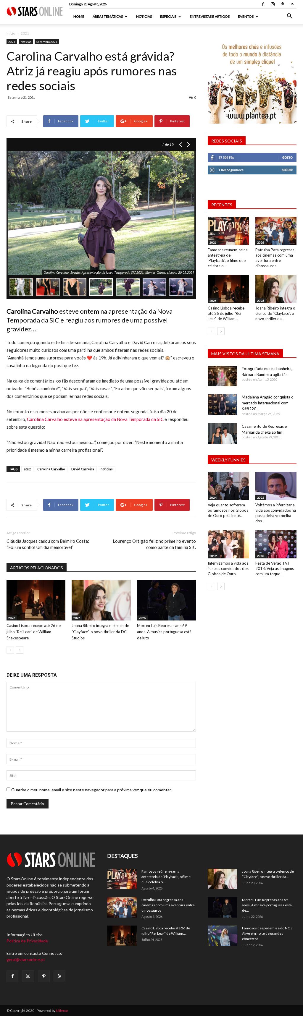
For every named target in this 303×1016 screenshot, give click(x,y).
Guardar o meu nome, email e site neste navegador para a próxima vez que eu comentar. (91, 789)
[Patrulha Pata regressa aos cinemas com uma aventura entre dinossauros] (276, 231)
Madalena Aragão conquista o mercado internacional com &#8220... (268, 403)
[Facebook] (262, 4)
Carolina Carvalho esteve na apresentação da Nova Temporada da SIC (95, 419)
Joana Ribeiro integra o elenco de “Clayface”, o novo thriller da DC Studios (100, 631)
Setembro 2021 (46, 41)
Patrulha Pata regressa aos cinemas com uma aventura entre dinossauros (168, 905)
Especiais (168, 16)
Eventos (246, 16)
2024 (213, 497)
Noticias (144, 16)
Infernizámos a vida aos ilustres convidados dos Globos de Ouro (228, 568)
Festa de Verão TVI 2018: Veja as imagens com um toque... (274, 568)
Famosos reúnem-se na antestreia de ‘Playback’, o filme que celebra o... (166, 876)
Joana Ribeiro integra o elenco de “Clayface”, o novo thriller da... (275, 313)
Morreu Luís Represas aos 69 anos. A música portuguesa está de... (267, 905)
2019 (213, 556)
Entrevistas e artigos (210, 16)
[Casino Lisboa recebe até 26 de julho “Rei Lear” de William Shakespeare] (36, 600)
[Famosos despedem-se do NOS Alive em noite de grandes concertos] (222, 936)
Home (78, 16)
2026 (11, 618)
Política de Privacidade (27, 940)
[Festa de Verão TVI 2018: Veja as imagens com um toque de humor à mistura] (276, 544)
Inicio (11, 33)
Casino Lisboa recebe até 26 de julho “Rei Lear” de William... (226, 313)
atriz (27, 469)
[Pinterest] (282, 4)
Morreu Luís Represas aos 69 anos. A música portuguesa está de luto (164, 631)
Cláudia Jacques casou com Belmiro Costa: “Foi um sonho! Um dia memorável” (48, 544)
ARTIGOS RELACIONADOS (36, 567)
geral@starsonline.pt (26, 959)
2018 (260, 556)
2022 (260, 497)
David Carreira (82, 469)
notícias (107, 469)
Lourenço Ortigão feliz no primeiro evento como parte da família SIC (154, 544)
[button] (289, 17)
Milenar (62, 1010)
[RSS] (292, 4)
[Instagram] (272, 4)
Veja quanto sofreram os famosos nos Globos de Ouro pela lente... (228, 510)
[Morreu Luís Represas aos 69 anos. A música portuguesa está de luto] (166, 600)
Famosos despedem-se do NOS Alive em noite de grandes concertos (267, 933)
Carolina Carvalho (51, 469)
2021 (11, 41)
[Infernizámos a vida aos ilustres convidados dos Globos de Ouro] (228, 544)
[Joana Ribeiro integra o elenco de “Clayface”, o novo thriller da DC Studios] (101, 600)
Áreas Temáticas (108, 16)
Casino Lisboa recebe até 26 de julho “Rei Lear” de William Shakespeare (34, 631)
